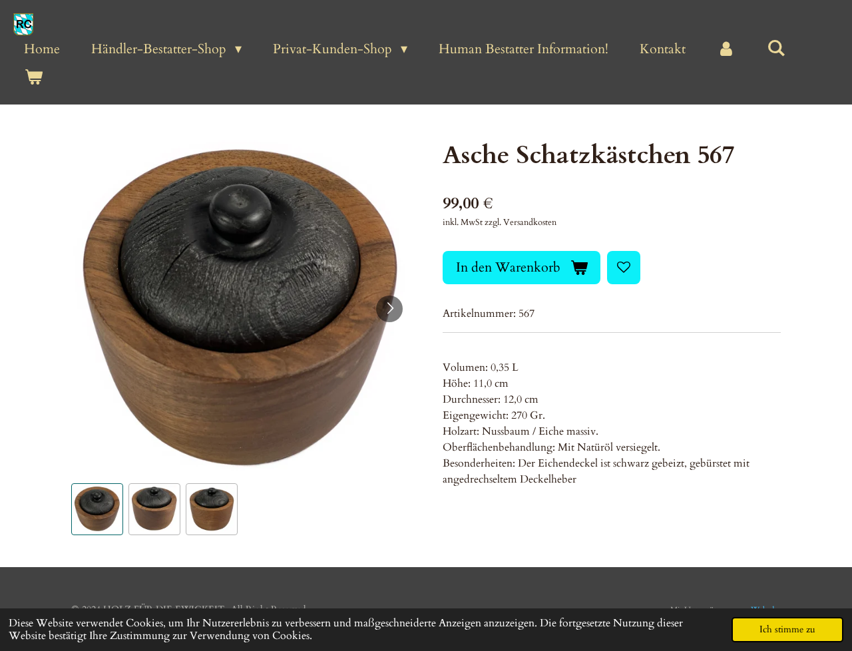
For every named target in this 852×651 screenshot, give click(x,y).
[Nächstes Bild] (389, 309)
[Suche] (776, 48)
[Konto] (726, 49)
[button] (97, 509)
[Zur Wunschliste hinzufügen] (623, 267)
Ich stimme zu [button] (787, 629)
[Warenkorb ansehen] (33, 77)
